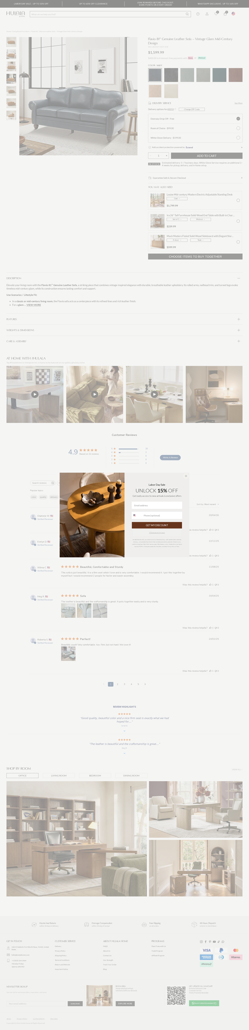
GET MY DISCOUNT (157, 525)
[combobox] (137, 515)
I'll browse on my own (157, 533)
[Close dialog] (186, 476)
